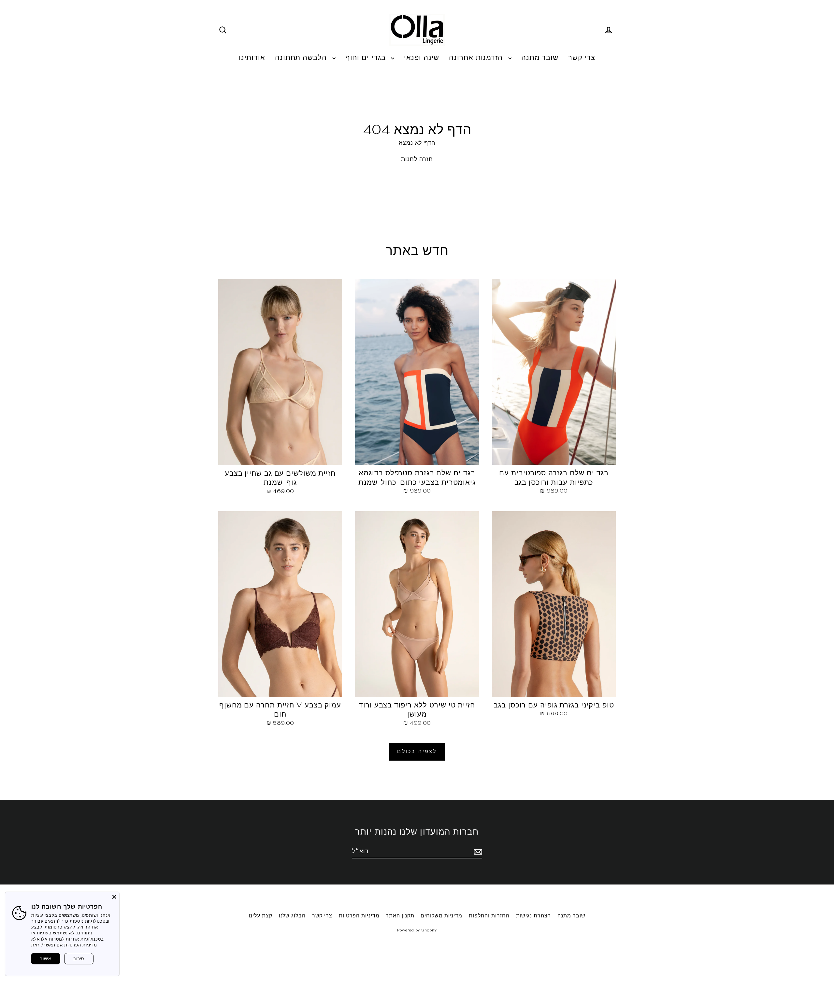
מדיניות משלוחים (441, 915)
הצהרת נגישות (533, 915)
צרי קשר (581, 57)
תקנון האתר (400, 915)
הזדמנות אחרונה (477, 57)
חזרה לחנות (417, 159)
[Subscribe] (477, 851)
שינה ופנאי (421, 57)
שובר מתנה (539, 57)
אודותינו (252, 57)
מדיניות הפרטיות (359, 915)
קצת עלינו (260, 915)
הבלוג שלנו (292, 915)
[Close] (114, 897)
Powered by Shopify (417, 930)
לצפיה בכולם (417, 751)
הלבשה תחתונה (302, 57)
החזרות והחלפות (489, 915)
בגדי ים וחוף (366, 57)
